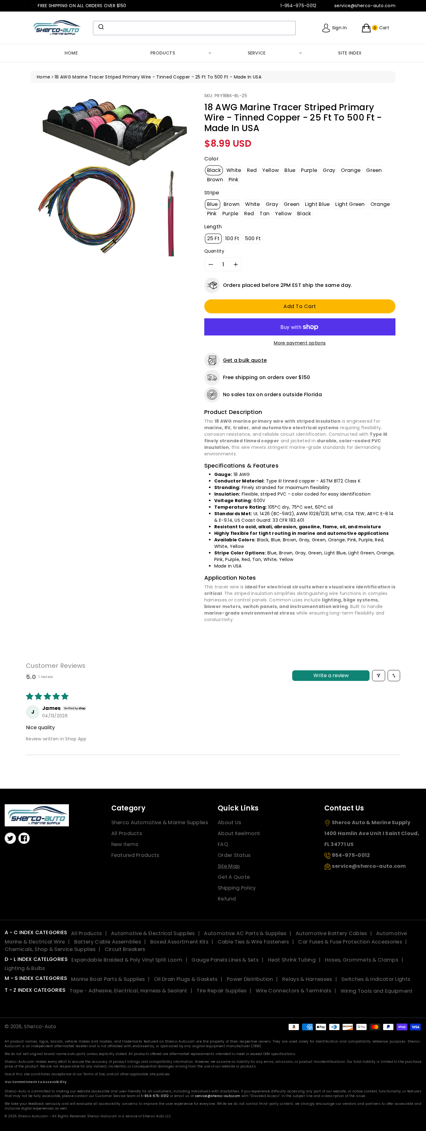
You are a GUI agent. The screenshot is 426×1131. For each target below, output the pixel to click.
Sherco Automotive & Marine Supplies (159, 822)
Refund (227, 898)
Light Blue (317, 204)
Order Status (234, 855)
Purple (309, 170)
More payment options (300, 343)
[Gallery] (113, 175)
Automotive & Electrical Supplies (153, 933)
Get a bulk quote (245, 360)
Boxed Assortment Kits (179, 941)
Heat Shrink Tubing (292, 959)
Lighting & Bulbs (25, 968)
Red (252, 170)
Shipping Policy (237, 887)
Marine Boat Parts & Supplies (108, 979)
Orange (351, 170)
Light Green (350, 204)
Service (257, 53)
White (233, 170)
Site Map (229, 866)
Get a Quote (234, 877)
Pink (233, 179)
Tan (264, 213)
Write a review (331, 675)
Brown (215, 179)
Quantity (214, 251)
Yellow (270, 170)
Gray (329, 170)
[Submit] (100, 27)
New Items (124, 844)
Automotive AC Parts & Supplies (245, 933)
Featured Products (135, 855)
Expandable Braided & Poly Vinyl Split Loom (126, 959)
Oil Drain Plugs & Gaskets (186, 979)
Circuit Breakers (125, 949)
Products (162, 53)
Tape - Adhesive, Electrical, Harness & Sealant (128, 990)
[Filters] (378, 675)
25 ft (213, 238)
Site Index (349, 53)
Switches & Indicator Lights (375, 979)
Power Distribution (250, 979)
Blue (289, 170)
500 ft (253, 238)
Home (71, 53)
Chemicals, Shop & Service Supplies (50, 949)
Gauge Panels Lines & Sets (225, 959)
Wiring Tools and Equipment (377, 990)
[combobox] (194, 28)
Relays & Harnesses (307, 979)
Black (214, 170)
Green (374, 170)
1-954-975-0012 (155, 1096)
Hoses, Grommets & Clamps (361, 959)
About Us (229, 822)
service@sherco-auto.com (217, 1096)
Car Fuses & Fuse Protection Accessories (350, 941)
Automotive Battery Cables (331, 933)
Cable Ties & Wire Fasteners (253, 941)
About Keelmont (239, 833)
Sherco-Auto (40, 1026)
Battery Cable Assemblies (107, 941)
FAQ (223, 844)
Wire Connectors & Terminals (293, 990)
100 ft (232, 238)
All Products (126, 833)
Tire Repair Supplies (221, 990)
